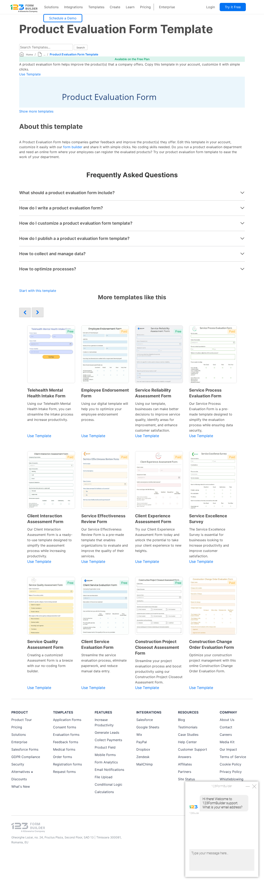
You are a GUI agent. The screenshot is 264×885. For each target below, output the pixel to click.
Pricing (145, 7)
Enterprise (167, 7)
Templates (96, 7)
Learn (130, 7)
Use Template (30, 74)
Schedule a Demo (63, 18)
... (44, 54)
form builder (72, 147)
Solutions (51, 7)
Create (115, 7)
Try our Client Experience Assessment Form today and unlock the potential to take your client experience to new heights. (158, 540)
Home (29, 54)
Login (210, 7)
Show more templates (36, 111)
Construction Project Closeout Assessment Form (157, 647)
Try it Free (233, 7)
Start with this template (37, 291)
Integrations (73, 7)
